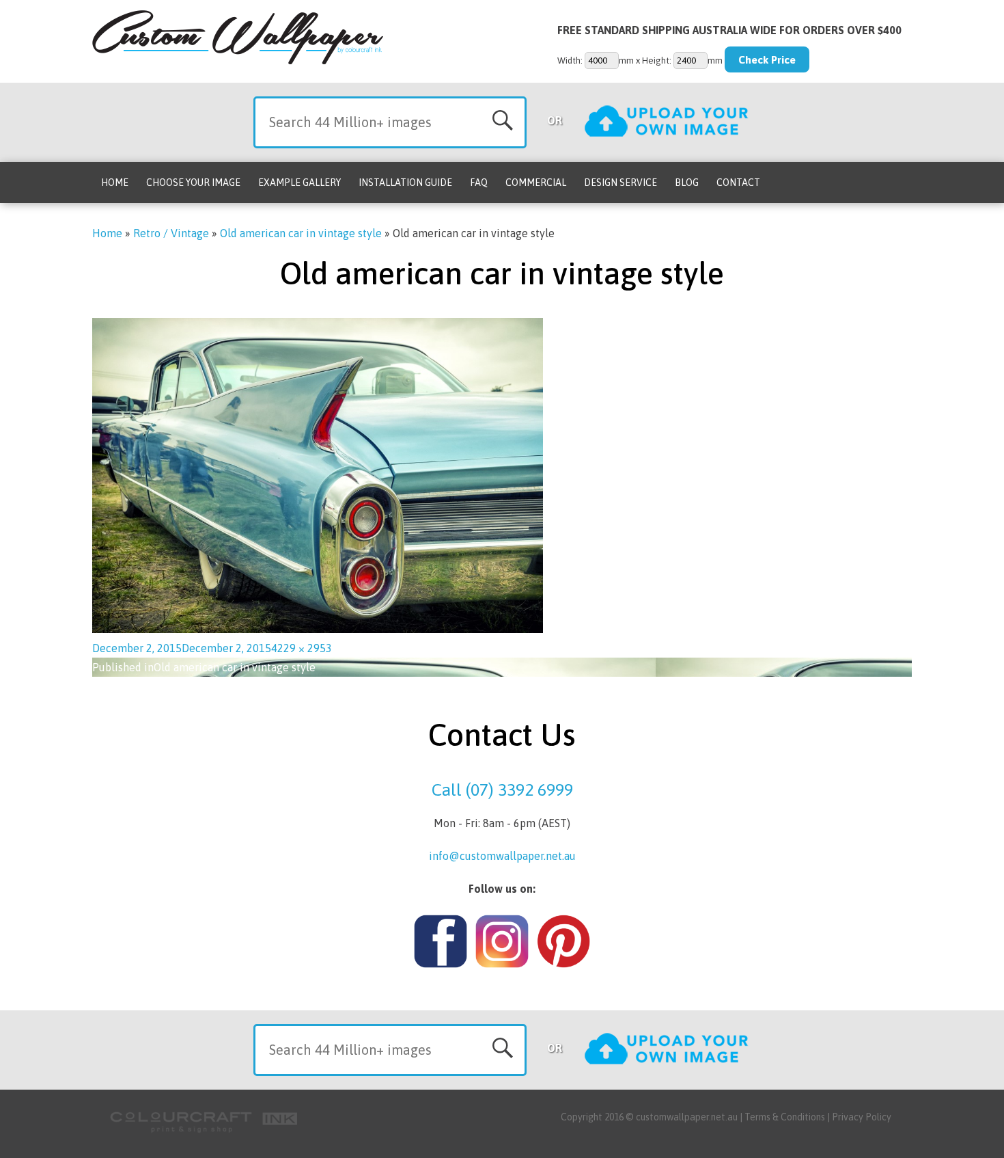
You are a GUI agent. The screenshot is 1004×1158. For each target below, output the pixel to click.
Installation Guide (405, 182)
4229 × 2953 (301, 648)
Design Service (620, 182)
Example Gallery (299, 182)
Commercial (535, 182)
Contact (738, 182)
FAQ (479, 182)
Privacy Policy (861, 1117)
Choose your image (193, 182)
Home (114, 182)
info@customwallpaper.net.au (502, 856)
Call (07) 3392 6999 (502, 789)
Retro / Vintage (171, 233)
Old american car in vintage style (301, 233)
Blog (687, 182)
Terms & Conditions (784, 1117)
